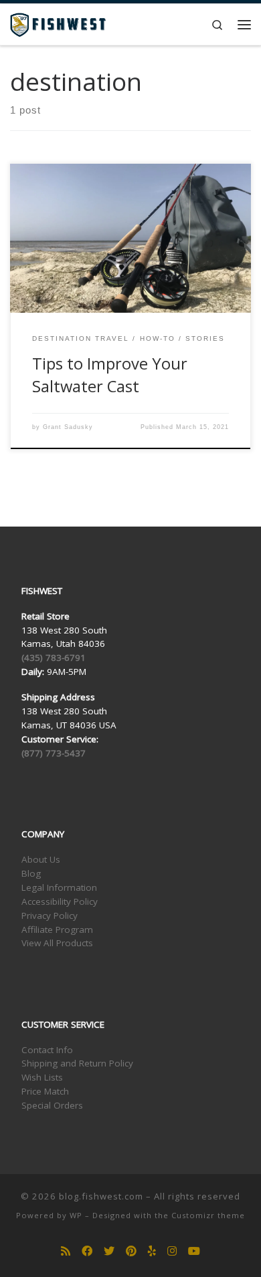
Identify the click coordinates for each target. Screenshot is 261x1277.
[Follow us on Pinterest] (131, 1251)
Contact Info (47, 1050)
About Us (40, 859)
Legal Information (59, 887)
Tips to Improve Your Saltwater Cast (109, 374)
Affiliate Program (57, 930)
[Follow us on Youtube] (194, 1251)
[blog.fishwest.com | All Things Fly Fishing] (58, 23)
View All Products (57, 943)
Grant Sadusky (68, 427)
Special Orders (52, 1105)
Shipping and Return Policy (77, 1063)
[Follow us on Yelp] (152, 1251)
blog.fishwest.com (101, 1196)
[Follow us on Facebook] (87, 1251)
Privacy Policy (49, 915)
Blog (31, 873)
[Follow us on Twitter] (109, 1251)
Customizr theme (208, 1215)
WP (76, 1215)
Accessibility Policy (59, 901)
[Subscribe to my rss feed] (65, 1251)
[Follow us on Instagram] (172, 1251)
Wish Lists (42, 1077)
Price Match (45, 1091)
